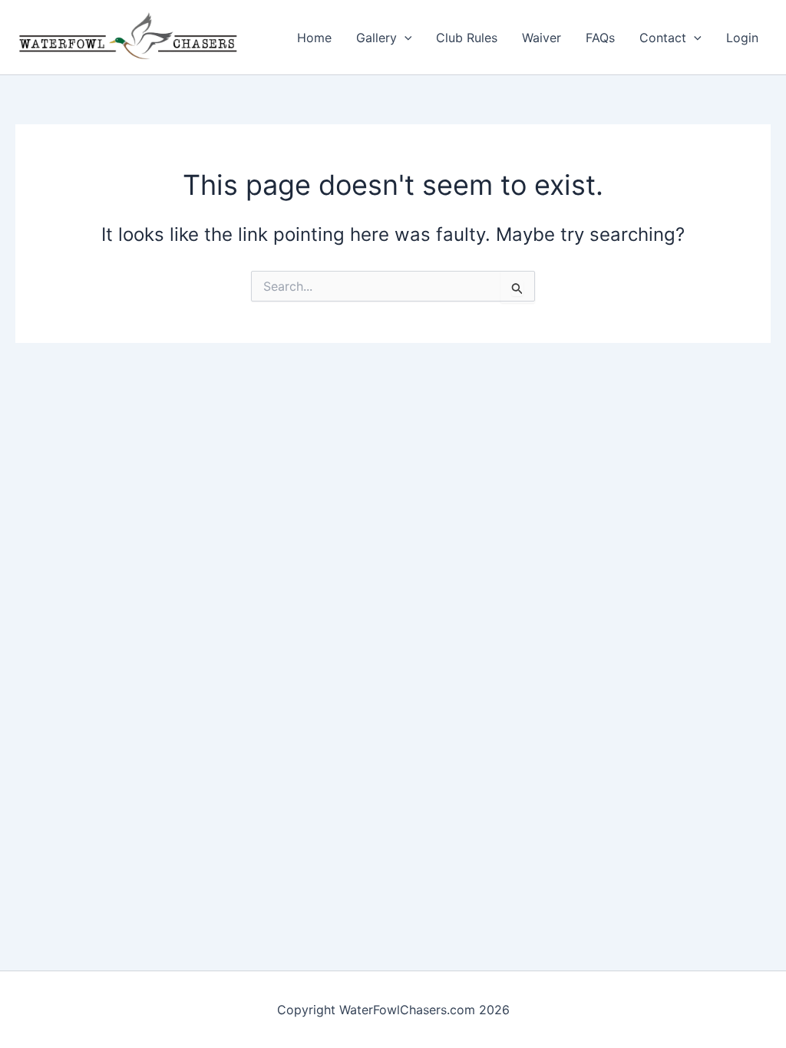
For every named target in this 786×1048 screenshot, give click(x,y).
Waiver (541, 37)
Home (314, 37)
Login (742, 37)
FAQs (600, 37)
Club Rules (466, 37)
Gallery (376, 37)
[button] (404, 37)
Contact (662, 37)
